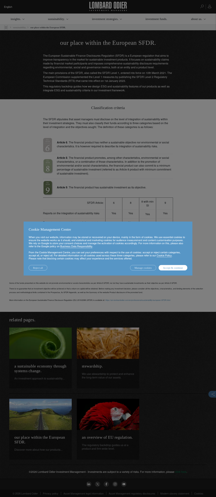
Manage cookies (143, 268)
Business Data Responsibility (76, 246)
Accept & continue (173, 268)
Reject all (38, 268)
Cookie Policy (164, 255)
